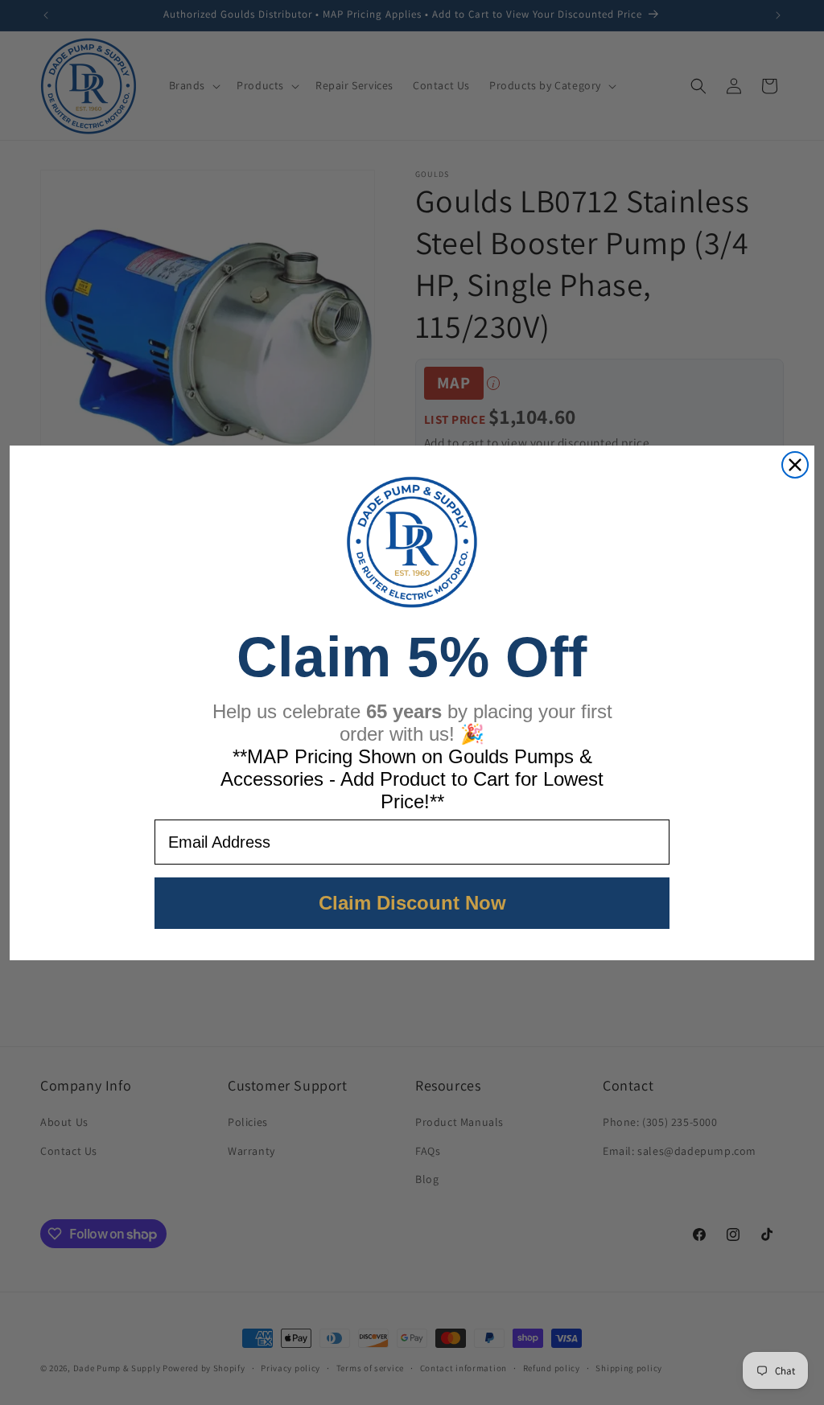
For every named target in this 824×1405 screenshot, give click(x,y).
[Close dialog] (795, 465)
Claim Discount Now (412, 903)
